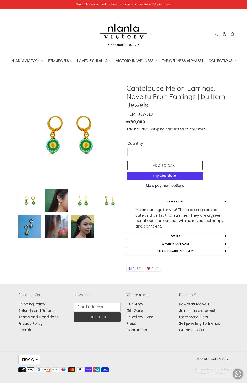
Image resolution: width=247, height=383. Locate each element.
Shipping (157, 129)
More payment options (165, 185)
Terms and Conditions (38, 317)
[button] (177, 201)
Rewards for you (194, 304)
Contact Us (136, 330)
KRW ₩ (28, 359)
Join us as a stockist (197, 310)
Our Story (134, 304)
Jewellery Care (139, 317)
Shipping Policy (31, 304)
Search (24, 330)
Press (131, 323)
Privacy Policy (30, 323)
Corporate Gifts (193, 317)
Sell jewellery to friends (199, 323)
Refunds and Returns (36, 310)
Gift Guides (136, 310)
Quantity (135, 143)
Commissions (191, 330)
